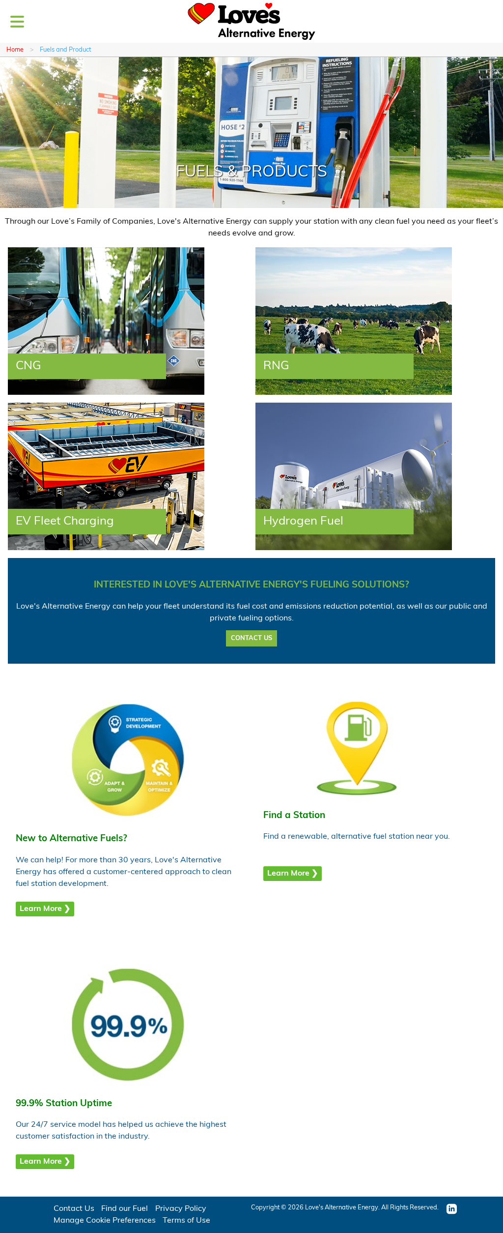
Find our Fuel (124, 1209)
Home (15, 50)
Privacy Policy (180, 1209)
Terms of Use (186, 1221)
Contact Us (74, 1209)
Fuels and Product (65, 50)
